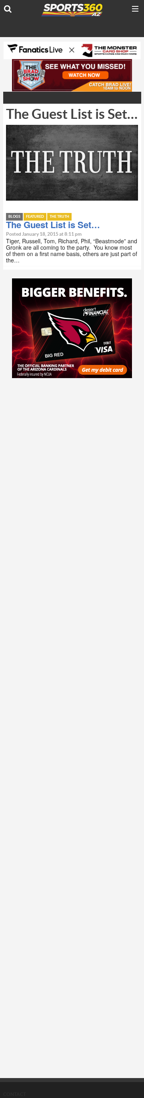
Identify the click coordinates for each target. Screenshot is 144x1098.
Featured (35, 217)
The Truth (59, 217)
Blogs (14, 217)
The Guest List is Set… (53, 224)
